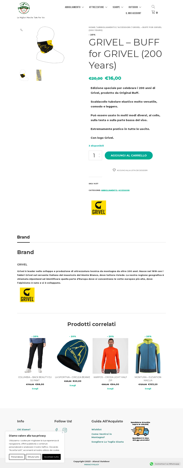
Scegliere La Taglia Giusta (108, 442)
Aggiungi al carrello (129, 155)
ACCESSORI (124, 27)
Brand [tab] (23, 237)
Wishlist (97, 429)
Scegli (35, 388)
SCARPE (116, 7)
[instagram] (65, 430)
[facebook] (56, 430)
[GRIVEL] (99, 208)
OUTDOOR (133, 7)
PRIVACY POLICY (91, 465)
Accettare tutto (51, 457)
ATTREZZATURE (96, 7)
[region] (34, 447)
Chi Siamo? (24, 429)
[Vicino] (62, 432)
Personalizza (17, 457)
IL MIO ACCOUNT (133, 13)
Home (92, 27)
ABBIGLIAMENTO (73, 7)
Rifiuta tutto (33, 457)
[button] (21, 30)
